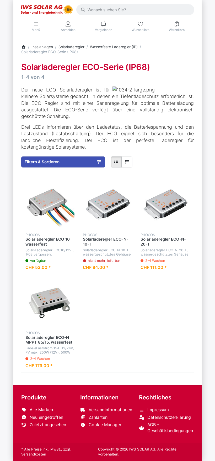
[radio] (116, 161)
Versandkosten (33, 454)
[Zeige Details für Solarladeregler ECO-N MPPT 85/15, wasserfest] (49, 302)
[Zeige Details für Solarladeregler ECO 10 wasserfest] (49, 204)
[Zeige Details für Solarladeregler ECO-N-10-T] (107, 204)
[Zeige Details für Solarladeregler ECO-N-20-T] (165, 204)
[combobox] (135, 9)
